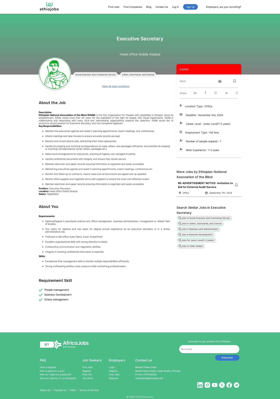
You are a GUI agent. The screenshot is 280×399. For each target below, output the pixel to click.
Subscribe (227, 357)
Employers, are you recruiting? (223, 6)
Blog (148, 6)
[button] (95, 74)
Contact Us (161, 6)
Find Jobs (113, 6)
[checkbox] (234, 81)
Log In (175, 6)
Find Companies (132, 6)
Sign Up (190, 7)
